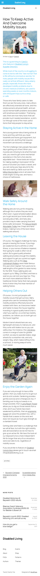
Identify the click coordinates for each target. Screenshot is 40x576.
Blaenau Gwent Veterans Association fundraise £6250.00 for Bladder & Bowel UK (16, 508)
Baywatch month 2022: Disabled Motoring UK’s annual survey (16, 517)
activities (7, 461)
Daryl (11, 56)
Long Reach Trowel (29, 403)
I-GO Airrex (31, 330)
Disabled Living (9, 8)
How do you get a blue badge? (10, 525)
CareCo (24, 61)
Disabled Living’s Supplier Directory (15, 65)
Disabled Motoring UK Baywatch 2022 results (12, 499)
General (16, 56)
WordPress (34, 572)
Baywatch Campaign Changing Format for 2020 (11, 475)
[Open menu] (36, 8)
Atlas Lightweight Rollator (15, 262)
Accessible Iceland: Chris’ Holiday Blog (29, 474)
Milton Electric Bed (10, 172)
